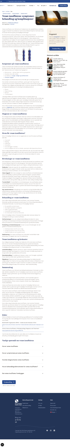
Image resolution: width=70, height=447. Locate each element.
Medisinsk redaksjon (13, 22)
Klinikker (31, 5)
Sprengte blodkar (21, 5)
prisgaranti (57, 36)
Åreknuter (10, 5)
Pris (38, 5)
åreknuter (9, 107)
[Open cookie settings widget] (2, 444)
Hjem (3, 11)
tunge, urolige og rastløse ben (20, 75)
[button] (11, 5)
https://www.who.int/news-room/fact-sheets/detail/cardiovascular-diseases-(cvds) (22, 325)
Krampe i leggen (9, 77)
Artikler (8, 11)
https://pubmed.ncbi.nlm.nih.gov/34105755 (12, 330)
